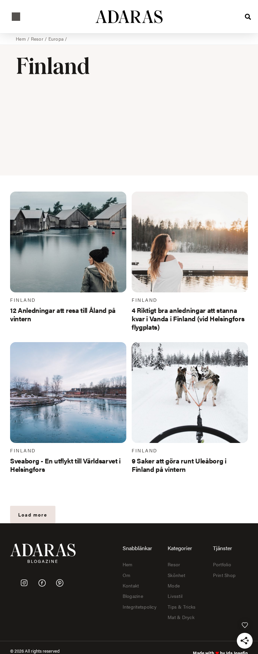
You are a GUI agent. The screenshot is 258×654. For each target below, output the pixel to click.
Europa (56, 38)
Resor (37, 38)
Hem (21, 38)
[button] (16, 17)
